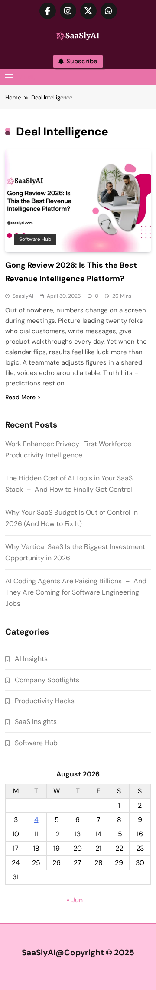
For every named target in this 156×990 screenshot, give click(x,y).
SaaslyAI (23, 296)
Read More (20, 397)
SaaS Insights (36, 721)
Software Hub (35, 239)
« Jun (75, 899)
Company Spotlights (47, 679)
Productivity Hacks (45, 700)
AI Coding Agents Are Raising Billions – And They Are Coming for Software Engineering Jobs (75, 592)
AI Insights (31, 658)
